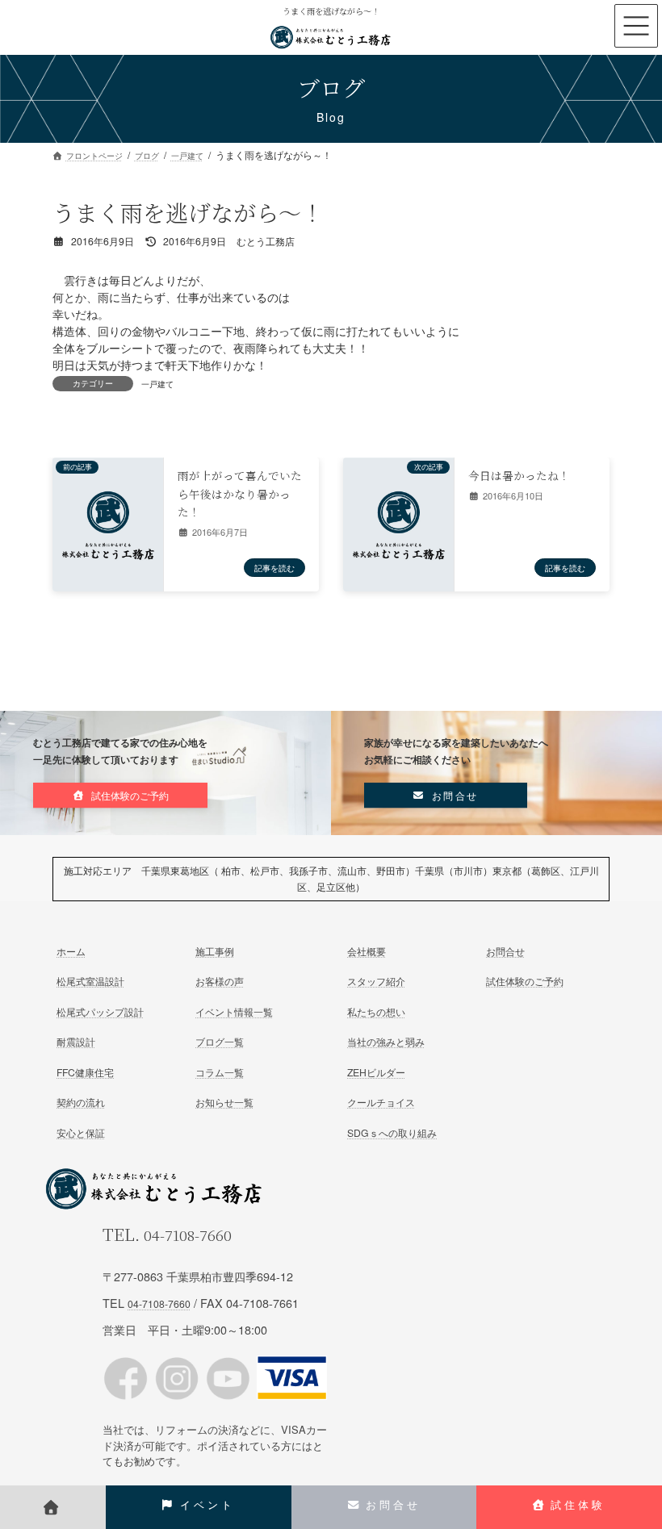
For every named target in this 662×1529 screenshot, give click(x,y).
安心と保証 (81, 1131)
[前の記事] (107, 529)
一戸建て (157, 384)
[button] (120, 795)
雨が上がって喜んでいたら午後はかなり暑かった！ (240, 493)
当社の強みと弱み (386, 1041)
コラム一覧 (219, 1071)
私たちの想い (376, 1011)
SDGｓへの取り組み (392, 1131)
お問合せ (505, 951)
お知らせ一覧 (224, 1102)
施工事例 (214, 951)
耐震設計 (76, 1041)
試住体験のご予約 (525, 981)
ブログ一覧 (219, 1041)
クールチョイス (381, 1102)
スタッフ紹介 (376, 981)
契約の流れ (81, 1102)
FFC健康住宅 (85, 1071)
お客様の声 (219, 981)
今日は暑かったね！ (519, 475)
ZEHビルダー (376, 1071)
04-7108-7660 (188, 1235)
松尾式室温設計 (90, 981)
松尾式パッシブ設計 (100, 1011)
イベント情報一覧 (234, 1011)
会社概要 (366, 951)
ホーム (71, 951)
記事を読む (274, 568)
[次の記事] (398, 529)
